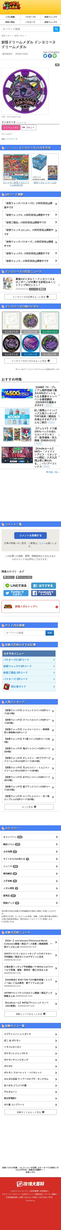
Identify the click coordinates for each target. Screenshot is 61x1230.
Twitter (34, 1197)
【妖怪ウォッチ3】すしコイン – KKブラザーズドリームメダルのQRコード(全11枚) (27, 759)
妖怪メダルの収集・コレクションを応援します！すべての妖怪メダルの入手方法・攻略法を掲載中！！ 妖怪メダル (30, 1169)
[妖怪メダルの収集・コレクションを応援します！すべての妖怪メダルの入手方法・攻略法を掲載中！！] (24, 7)
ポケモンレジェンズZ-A (16, 1053)
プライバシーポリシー (11, 1194)
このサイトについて (18, 1191)
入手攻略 (9, 881)
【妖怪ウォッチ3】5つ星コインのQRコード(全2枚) (27, 740)
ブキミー (30, 127)
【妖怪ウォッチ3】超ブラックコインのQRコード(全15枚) (27, 788)
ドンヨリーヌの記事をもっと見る (29, 297)
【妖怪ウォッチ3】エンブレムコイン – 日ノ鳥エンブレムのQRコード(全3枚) (26, 797)
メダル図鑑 (10, 17)
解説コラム (11, 844)
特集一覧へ (53, 472)
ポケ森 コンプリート (14, 1104)
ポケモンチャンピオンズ (16, 1059)
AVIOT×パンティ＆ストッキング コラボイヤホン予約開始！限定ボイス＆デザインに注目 (28, 956)
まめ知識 (9, 851)
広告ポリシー (28, 1194)
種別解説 (9, 873)
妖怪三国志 (10, 22)
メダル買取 (10, 888)
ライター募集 (50, 1194)
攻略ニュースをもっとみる (29, 1014)
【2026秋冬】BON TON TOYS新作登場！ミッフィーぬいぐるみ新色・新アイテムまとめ (28, 982)
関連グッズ (10, 903)
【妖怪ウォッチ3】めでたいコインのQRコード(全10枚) (27, 778)
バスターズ (30, 22)
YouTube (43, 1197)
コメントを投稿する (30, 535)
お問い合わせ (24, 1197)
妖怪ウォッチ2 (51, 22)
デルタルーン (10, 1091)
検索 (56, 29)
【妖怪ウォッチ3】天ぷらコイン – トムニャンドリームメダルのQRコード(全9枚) (26, 769)
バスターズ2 (30, 17)
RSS (50, 1197)
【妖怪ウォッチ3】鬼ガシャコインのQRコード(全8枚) (27, 750)
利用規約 (44, 1191)
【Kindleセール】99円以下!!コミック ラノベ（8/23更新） (26, 1004)
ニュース (10, 866)
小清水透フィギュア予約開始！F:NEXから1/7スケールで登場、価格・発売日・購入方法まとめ (28, 969)
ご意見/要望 (33, 1191)
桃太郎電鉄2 (10, 1098)
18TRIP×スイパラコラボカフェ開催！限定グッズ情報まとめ (28, 994)
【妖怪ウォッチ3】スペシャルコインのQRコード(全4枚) (27, 721)
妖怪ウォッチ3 (51, 17)
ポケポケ (8, 1066)
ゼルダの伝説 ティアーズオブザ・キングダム (26, 1079)
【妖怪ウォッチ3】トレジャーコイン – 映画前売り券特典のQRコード (26, 731)
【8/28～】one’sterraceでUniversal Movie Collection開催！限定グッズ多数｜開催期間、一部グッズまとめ (28, 943)
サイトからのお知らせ (15, 859)
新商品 (9, 895)
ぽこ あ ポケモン (12, 1040)
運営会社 (39, 1194)
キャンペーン (12, 837)
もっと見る (27, 807)
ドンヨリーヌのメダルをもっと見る (28, 361)
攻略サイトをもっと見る (29, 1112)
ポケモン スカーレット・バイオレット (23, 1072)
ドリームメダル (11, 127)
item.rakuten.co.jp (14, 117)
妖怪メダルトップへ (26, 606)
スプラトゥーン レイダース (17, 1034)
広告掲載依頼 (11, 1197)
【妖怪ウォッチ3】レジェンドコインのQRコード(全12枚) (27, 712)
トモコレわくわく (13, 1047)
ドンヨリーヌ (11, 139)
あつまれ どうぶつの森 (15, 1085)
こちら (40, 543)
